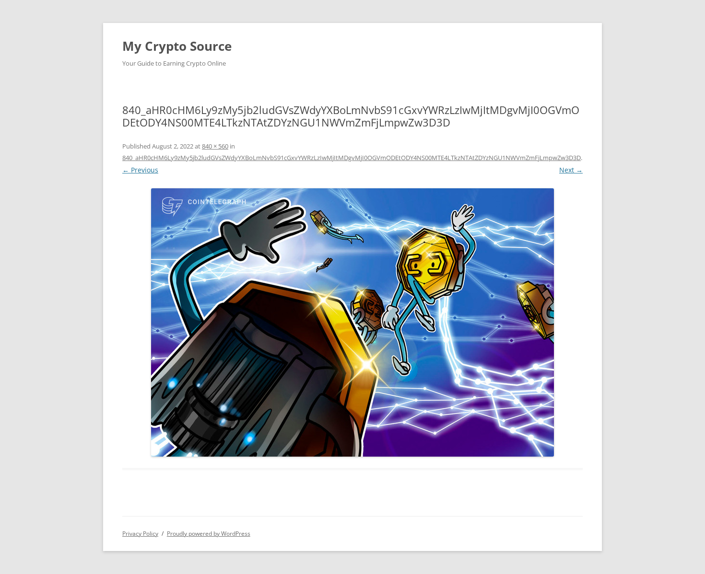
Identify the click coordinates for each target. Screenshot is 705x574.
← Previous (140, 169)
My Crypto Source (177, 46)
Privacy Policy (140, 533)
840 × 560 (215, 146)
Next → (571, 169)
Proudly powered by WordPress (208, 533)
